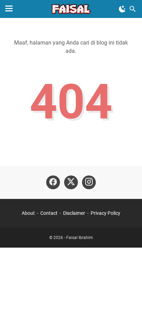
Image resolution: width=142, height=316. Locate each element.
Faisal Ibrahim (79, 237)
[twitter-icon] (71, 182)
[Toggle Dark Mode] (122, 9)
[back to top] (128, 300)
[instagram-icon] (89, 182)
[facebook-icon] (53, 182)
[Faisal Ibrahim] (71, 9)
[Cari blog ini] (133, 9)
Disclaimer (74, 213)
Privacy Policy (105, 213)
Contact (49, 213)
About (28, 213)
